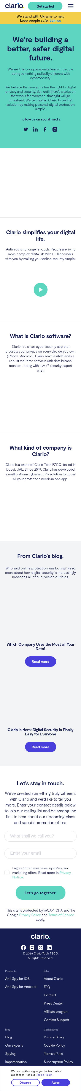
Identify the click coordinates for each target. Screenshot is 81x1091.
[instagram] (32, 949)
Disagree (25, 1082)
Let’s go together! (41, 892)
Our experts (14, 1045)
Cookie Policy (44, 1074)
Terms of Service (61, 915)
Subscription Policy (58, 1062)
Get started (45, 6)
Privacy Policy (30, 915)
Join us (55, 20)
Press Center (53, 1003)
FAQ (47, 987)
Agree (55, 1082)
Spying (10, 1053)
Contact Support (56, 1020)
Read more (40, 661)
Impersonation (16, 1062)
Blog (8, 1037)
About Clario (53, 978)
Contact (50, 995)
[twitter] (40, 949)
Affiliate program (56, 1011)
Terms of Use (53, 1053)
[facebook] (23, 949)
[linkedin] (49, 949)
